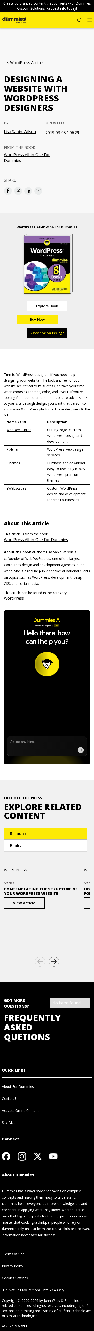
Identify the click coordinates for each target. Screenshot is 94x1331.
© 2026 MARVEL (15, 1326)
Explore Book (47, 306)
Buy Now (37, 319)
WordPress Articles (27, 62)
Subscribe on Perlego (47, 333)
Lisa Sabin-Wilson (20, 131)
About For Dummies (18, 1086)
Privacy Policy (12, 1266)
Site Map (9, 1122)
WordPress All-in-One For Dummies (27, 157)
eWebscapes (16, 488)
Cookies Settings (15, 1278)
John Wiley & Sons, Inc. (62, 1300)
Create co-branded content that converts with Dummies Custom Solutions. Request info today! (47, 6)
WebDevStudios (19, 430)
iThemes (13, 463)
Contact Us (10, 1098)
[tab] (45, 834)
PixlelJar (13, 449)
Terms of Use (13, 1254)
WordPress (14, 598)
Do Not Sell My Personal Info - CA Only (33, 1290)
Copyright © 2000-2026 (20, 1300)
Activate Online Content (20, 1110)
